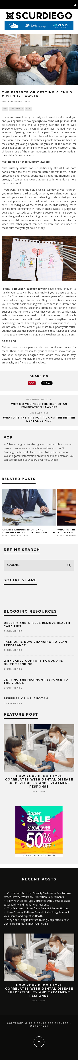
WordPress (39, 1026)
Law (5, 109)
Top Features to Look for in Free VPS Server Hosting (38, 908)
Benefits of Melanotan (26, 698)
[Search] (75, 4)
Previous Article (39, 399)
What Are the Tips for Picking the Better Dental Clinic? (39, 419)
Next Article (39, 413)
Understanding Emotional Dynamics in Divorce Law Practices (29, 531)
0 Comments (17, 109)
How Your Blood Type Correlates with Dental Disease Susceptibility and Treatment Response (39, 781)
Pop (4, 101)
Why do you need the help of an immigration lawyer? (39, 405)
